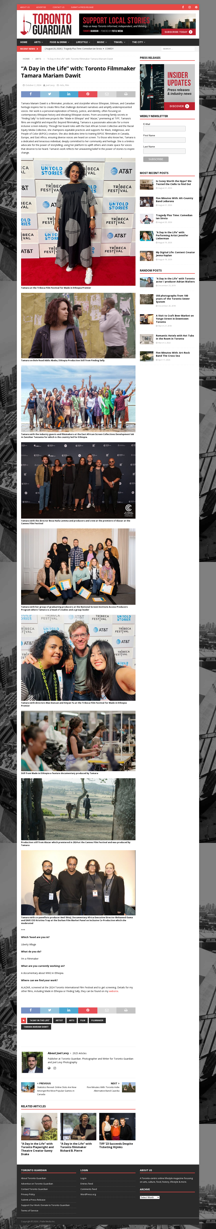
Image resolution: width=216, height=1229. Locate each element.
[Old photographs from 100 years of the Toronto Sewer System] (146, 299)
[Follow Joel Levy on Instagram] (53, 1068)
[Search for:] (178, 48)
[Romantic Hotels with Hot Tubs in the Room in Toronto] (146, 339)
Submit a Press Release (82, 7)
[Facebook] (183, 7)
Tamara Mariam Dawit (36, 1026)
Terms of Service (29, 1210)
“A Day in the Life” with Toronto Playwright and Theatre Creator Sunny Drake (37, 1149)
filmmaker (97, 1020)
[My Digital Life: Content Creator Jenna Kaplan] (146, 256)
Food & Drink (58, 42)
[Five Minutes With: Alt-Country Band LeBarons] (146, 202)
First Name (149, 135)
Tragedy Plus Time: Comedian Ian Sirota (174, 217)
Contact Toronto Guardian (34, 1189)
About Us (25, 7)
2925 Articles (80, 1053)
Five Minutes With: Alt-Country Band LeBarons (174, 200)
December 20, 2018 (167, 305)
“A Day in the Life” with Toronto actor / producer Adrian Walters (175, 280)
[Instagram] (190, 7)
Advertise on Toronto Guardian (37, 1183)
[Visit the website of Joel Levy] (49, 1068)
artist (59, 1020)
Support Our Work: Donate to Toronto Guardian (45, 1205)
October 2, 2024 (33, 85)
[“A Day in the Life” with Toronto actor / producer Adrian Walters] (146, 282)
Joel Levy (50, 85)
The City (137, 42)
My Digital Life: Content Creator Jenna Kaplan (175, 254)
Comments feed (88, 1189)
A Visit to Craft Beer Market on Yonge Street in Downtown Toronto (175, 318)
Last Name (149, 146)
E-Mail (146, 124)
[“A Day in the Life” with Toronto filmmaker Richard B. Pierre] (78, 1126)
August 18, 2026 (165, 259)
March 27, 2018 (165, 325)
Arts (37, 42)
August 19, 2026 (165, 242)
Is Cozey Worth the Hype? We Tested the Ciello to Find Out (174, 182)
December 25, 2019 (167, 285)
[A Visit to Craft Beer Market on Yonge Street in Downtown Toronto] (146, 319)
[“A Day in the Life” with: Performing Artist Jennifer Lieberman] (146, 236)
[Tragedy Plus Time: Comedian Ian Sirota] (146, 219)
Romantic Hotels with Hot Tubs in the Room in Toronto (175, 337)
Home (23, 42)
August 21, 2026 (165, 188)
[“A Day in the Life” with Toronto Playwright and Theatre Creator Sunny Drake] (39, 1126)
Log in (83, 1178)
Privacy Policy (28, 1194)
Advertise (41, 7)
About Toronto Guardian (33, 1178)
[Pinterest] (196, 7)
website (113, 991)
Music (100, 42)
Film (67, 85)
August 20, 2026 (165, 222)
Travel (118, 42)
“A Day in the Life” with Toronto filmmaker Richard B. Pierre (76, 1147)
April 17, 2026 (164, 359)
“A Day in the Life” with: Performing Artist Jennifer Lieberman (172, 235)
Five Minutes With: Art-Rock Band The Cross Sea (173, 354)
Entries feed (86, 1183)
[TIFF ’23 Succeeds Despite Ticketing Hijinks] (117, 1126)
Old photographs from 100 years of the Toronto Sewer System (173, 298)
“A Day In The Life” (40, 1020)
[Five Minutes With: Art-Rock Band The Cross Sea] (146, 356)
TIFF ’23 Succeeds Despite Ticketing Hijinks (116, 1145)
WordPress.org (88, 1194)
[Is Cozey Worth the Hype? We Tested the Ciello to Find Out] (146, 185)
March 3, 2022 (164, 342)
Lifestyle (82, 42)
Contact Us (58, 7)
